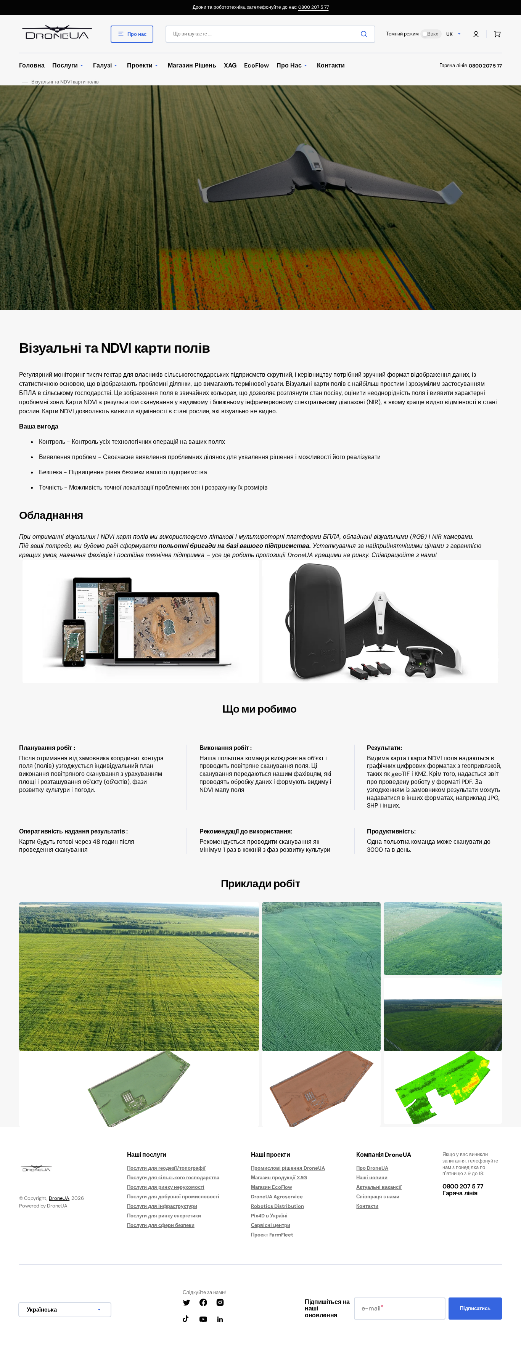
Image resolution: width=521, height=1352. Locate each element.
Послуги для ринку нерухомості (165, 1187)
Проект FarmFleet (272, 1235)
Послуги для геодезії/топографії (166, 1168)
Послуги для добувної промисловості (173, 1196)
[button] (476, 34)
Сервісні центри (270, 1225)
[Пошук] (365, 34)
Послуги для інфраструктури (162, 1206)
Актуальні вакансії (379, 1187)
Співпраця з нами (377, 1196)
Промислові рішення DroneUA (288, 1168)
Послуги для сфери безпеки (161, 1225)
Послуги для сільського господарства (173, 1177)
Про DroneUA (372, 1168)
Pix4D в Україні (269, 1215)
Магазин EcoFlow (271, 1187)
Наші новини (372, 1177)
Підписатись (475, 1308)
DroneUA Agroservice (277, 1196)
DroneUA (59, 1198)
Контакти (367, 1206)
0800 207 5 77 (313, 7)
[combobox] (270, 34)
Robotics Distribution (277, 1206)
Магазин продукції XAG (279, 1177)
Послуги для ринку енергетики (164, 1215)
